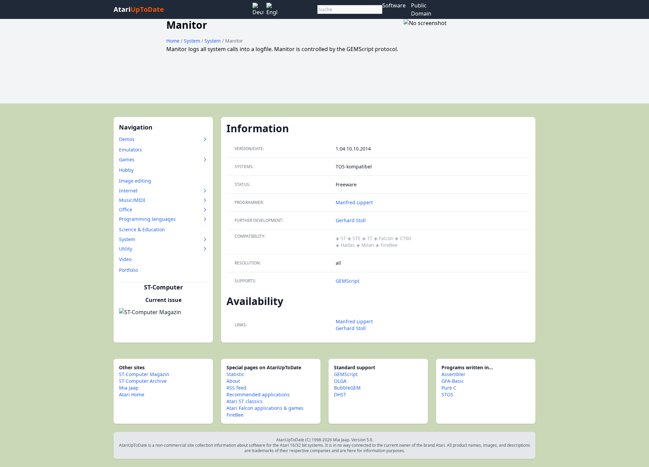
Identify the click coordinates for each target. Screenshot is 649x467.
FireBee (234, 415)
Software (394, 5)
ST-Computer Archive (143, 381)
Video (125, 259)
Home (172, 41)
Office (125, 209)
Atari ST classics (244, 401)
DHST (340, 394)
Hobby (126, 170)
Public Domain (421, 9)
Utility (125, 249)
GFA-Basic (452, 381)
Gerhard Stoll (351, 220)
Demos (127, 139)
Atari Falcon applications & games (265, 408)
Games (127, 159)
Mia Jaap (129, 387)
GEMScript (347, 281)
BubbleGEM (347, 387)
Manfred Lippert (354, 202)
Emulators (130, 149)
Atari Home (131, 394)
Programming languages (147, 219)
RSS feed (236, 387)
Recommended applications (258, 394)
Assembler (453, 374)
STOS (447, 394)
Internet (128, 190)
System (192, 41)
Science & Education (142, 229)
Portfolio (128, 270)
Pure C (448, 387)
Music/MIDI (132, 200)
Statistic (235, 374)
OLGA (340, 381)
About (233, 381)
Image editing (135, 181)
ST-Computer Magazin (144, 374)
